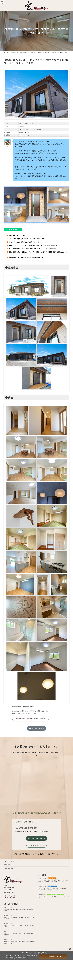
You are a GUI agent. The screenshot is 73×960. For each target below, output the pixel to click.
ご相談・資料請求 (8, 868)
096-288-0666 (28, 827)
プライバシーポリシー (9, 861)
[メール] (10, 897)
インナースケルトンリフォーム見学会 (55, 894)
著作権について (8, 864)
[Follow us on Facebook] (6, 897)
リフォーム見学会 (52, 878)
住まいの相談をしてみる (52, 956)
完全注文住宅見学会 (52, 886)
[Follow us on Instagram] (14, 897)
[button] (30, 719)
